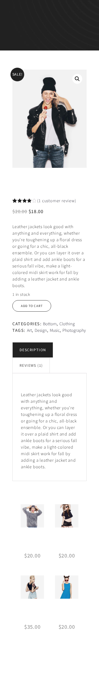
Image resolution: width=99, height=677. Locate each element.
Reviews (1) (31, 365)
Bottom (50, 323)
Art (29, 330)
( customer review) (56, 200)
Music (55, 330)
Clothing (67, 323)
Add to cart (32, 306)
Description (33, 349)
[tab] (32, 350)
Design (41, 330)
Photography (74, 330)
